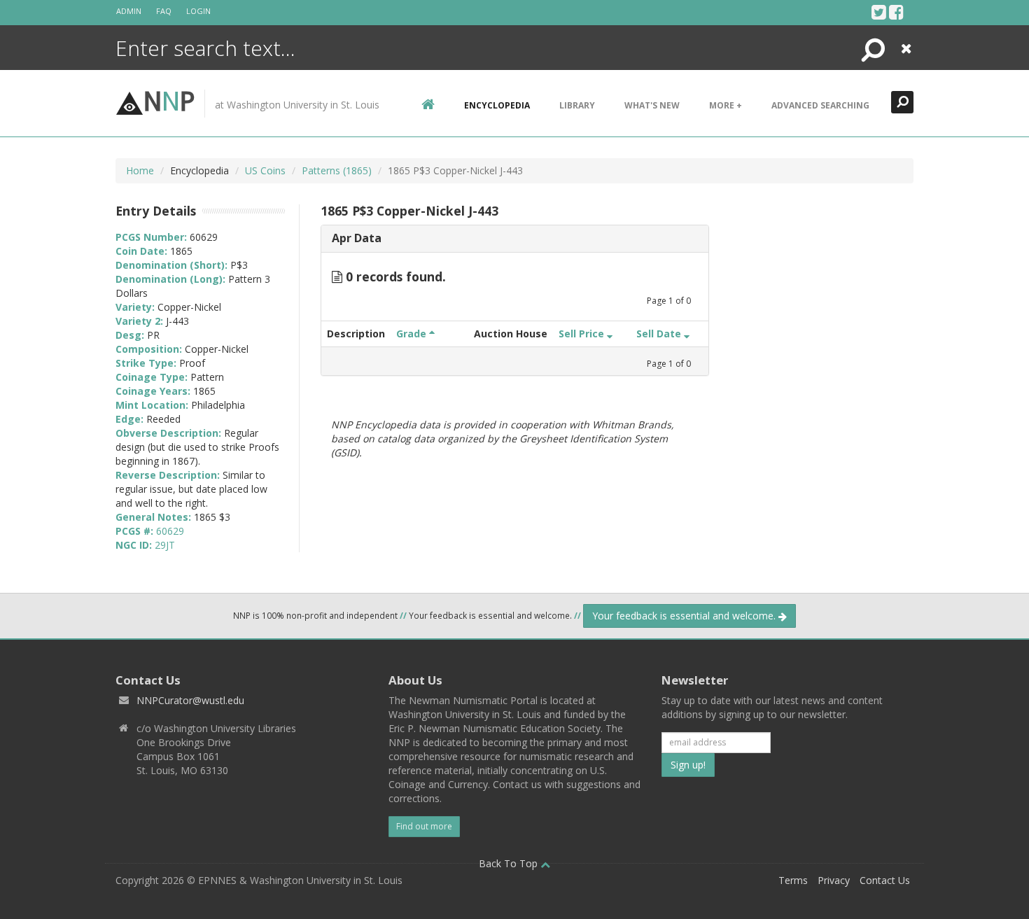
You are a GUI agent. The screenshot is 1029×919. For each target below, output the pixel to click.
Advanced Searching (820, 105)
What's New (652, 105)
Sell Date (660, 333)
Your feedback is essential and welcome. (685, 615)
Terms (793, 880)
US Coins (265, 170)
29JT (165, 545)
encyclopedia (497, 105)
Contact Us (885, 880)
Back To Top (509, 863)
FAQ (164, 11)
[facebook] (896, 11)
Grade (412, 333)
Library (577, 105)
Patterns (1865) (337, 170)
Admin (128, 11)
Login (198, 11)
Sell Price (583, 333)
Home (140, 170)
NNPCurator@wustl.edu (190, 700)
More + (725, 105)
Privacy (834, 880)
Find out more (424, 826)
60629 (170, 531)
